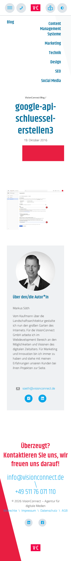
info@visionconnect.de (35, 477)
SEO (58, 71)
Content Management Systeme (50, 29)
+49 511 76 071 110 (35, 491)
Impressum (28, 510)
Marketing (53, 43)
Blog (10, 22)
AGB (65, 510)
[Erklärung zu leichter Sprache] (50, 8)
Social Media (51, 81)
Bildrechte (10, 510)
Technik (55, 53)
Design (55, 62)
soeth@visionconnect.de (38, 388)
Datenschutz (48, 510)
